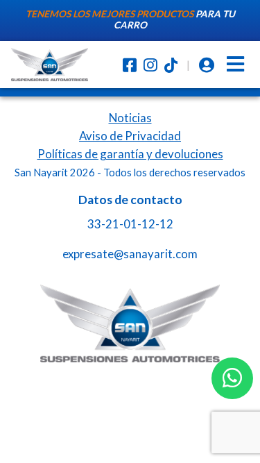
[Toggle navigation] (235, 64)
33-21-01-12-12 (130, 224)
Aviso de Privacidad (130, 135)
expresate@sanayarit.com (130, 253)
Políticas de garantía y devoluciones (130, 153)
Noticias (130, 117)
